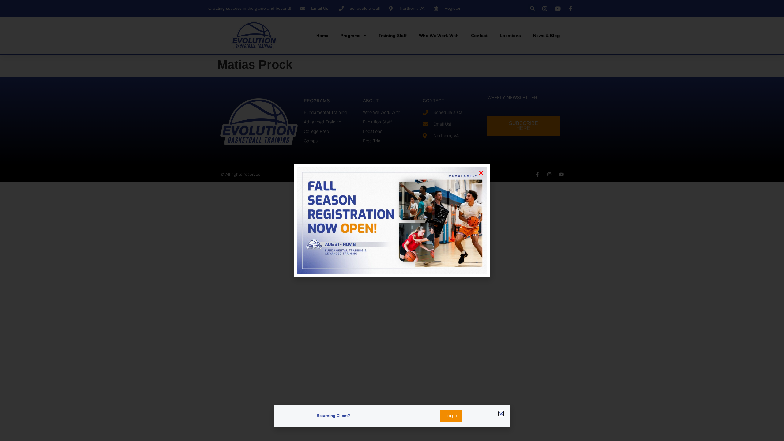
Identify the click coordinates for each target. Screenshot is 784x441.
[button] (501, 413)
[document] (392, 220)
